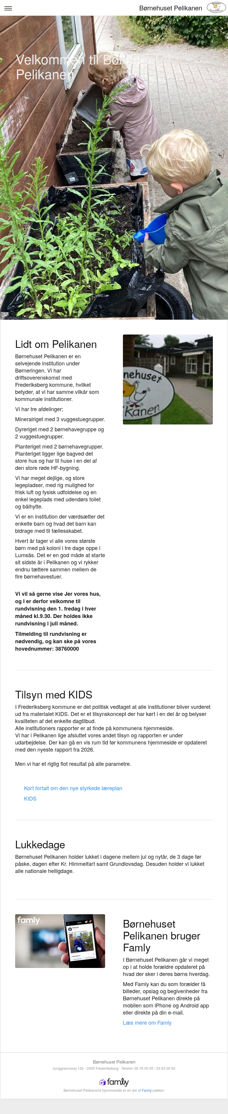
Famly (147, 1090)
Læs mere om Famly (147, 1022)
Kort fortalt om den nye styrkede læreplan (73, 788)
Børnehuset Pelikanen (170, 7)
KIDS (30, 798)
